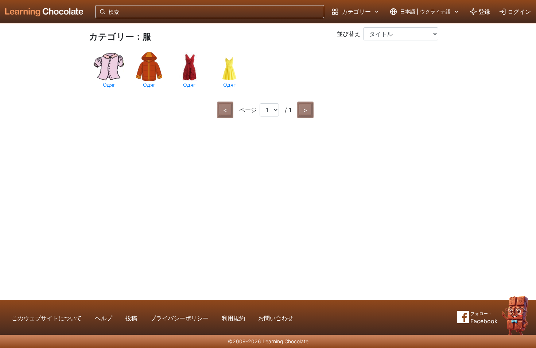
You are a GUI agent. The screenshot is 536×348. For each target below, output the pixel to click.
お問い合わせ (275, 318)
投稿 (131, 318)
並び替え (348, 33)
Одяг (109, 85)
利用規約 (233, 318)
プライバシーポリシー (179, 318)
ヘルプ (103, 318)
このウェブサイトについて (47, 318)
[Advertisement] (38, 144)
